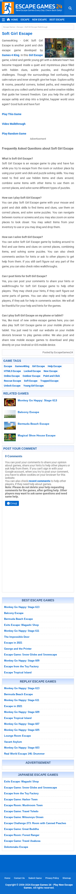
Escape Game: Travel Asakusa (22, 840)
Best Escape (57, 19)
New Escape (39, 19)
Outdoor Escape (31, 375)
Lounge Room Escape (17, 735)
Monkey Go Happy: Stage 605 (21, 729)
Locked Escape (32, 371)
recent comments (39, 481)
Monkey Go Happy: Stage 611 (21, 630)
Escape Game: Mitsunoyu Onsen (23, 817)
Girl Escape (36, 55)
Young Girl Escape (33, 385)
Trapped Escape (49, 380)
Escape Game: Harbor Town (21, 799)
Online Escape (12, 375)
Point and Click (51, 375)
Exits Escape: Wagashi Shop (21, 625)
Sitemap (67, 878)
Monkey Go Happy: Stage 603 (21, 747)
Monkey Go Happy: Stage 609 (21, 660)
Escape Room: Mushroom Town (23, 805)
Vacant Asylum (13, 741)
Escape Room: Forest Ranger (21, 835)
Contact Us (19, 878)
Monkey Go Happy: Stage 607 (21, 723)
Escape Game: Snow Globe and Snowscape (30, 654)
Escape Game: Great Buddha (21, 829)
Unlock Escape (12, 385)
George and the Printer (18, 648)
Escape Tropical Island (18, 672)
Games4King (22, 366)
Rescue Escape (12, 380)
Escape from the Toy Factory (21, 666)
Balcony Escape (28, 412)
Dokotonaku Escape (16, 847)
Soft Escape (30, 380)
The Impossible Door (16, 636)
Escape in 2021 (13, 642)
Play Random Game (14, 133)
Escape (25, 19)
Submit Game (35, 878)
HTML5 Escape (12, 371)
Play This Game (11, 114)
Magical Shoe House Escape (37, 435)
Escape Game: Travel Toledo (21, 811)
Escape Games (9, 27)
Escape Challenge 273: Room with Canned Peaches (35, 823)
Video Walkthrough (14, 123)
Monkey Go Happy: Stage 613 (37, 400)
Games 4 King (10, 55)
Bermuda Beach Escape (33, 423)
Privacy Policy (52, 878)
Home (14, 19)
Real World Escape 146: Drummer (24, 753)
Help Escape (55, 366)
